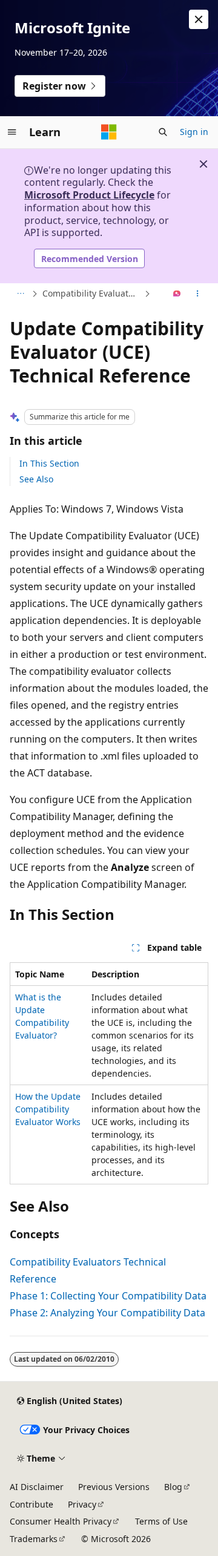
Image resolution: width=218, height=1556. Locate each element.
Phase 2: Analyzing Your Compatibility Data (107, 1312)
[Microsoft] (109, 132)
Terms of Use (161, 1521)
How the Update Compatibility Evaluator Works (48, 1109)
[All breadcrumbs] (20, 294)
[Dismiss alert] (198, 19)
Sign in (194, 131)
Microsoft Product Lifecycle (89, 195)
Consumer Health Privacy (60, 1521)
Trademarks (34, 1539)
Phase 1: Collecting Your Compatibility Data (108, 1295)
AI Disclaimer (37, 1486)
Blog (173, 1486)
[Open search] (163, 132)
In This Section (49, 463)
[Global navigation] (12, 132)
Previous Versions (114, 1486)
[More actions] (197, 294)
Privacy (82, 1504)
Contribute (31, 1504)
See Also (36, 479)
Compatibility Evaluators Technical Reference (92, 293)
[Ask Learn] (177, 294)
